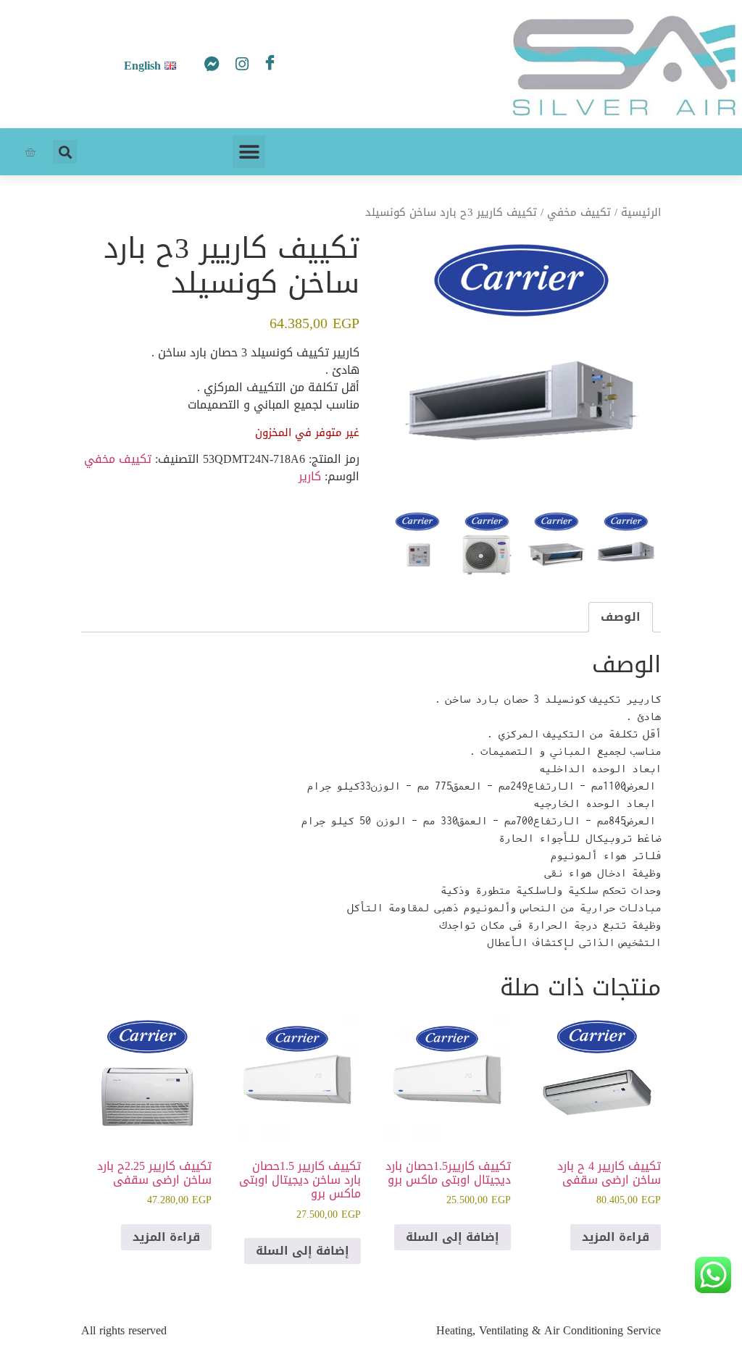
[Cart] (30, 152)
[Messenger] (209, 67)
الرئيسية (641, 212)
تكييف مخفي (579, 212)
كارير (310, 476)
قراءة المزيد (615, 1237)
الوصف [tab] (621, 617)
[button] (249, 151)
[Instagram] (238, 67)
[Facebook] (267, 64)
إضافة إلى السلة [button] (452, 1237)
